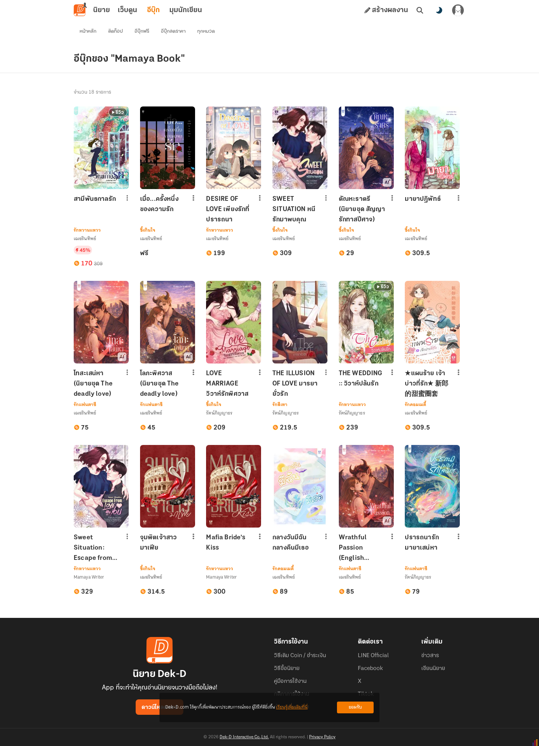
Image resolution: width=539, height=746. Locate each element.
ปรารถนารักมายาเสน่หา (422, 543)
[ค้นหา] (419, 10)
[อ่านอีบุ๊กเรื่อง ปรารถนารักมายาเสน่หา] (432, 486)
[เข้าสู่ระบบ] (458, 10)
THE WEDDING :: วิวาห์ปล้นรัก (360, 378)
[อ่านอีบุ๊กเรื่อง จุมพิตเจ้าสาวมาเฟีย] (167, 486)
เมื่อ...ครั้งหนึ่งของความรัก (159, 204)
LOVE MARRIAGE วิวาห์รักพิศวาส (227, 384)
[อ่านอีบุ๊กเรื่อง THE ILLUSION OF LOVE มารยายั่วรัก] (299, 322)
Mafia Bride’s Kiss (225, 543)
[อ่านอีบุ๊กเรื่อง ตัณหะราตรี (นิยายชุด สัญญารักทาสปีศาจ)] (366, 147)
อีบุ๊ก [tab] (153, 10)
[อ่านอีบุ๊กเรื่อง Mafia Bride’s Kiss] (233, 486)
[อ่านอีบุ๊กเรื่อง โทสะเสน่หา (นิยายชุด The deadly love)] (101, 322)
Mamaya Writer (89, 577)
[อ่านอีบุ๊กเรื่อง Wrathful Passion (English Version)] (366, 486)
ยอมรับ (355, 707)
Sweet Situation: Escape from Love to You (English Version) (93, 549)
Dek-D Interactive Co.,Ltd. (244, 737)
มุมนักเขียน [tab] (185, 10)
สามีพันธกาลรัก (95, 199)
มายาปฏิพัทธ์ (423, 199)
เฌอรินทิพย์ (85, 238)
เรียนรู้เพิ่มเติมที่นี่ (292, 707)
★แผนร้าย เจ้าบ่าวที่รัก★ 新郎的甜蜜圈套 (426, 384)
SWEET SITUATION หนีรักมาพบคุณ (293, 209)
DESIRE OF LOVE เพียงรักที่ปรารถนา (227, 209)
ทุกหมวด (206, 31)
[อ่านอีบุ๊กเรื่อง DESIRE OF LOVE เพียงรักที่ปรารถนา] (233, 147)
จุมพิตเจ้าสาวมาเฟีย (158, 543)
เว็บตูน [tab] (127, 10)
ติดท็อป (115, 31)
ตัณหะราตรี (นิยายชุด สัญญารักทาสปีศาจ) (362, 209)
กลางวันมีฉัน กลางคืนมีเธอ (290, 543)
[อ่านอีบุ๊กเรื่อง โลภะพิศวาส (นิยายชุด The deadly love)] (167, 322)
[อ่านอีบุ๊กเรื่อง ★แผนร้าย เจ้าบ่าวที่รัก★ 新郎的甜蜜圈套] (432, 322)
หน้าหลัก (88, 31)
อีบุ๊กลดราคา (173, 31)
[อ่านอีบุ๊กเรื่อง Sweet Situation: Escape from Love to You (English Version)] (101, 486)
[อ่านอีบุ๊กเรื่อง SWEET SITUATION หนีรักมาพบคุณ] (299, 147)
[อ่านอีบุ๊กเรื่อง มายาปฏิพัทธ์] (432, 147)
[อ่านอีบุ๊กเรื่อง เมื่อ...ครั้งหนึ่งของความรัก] (167, 147)
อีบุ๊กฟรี (142, 31)
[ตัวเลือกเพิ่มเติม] (127, 197)
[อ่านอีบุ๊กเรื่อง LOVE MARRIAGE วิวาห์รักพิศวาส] (233, 322)
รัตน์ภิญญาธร (219, 413)
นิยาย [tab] (101, 10)
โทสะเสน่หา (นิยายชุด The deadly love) (93, 384)
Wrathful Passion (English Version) (353, 549)
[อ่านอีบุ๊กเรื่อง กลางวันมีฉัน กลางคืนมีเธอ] (299, 486)
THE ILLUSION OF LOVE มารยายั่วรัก (295, 384)
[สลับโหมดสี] (439, 10)
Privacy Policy (322, 737)
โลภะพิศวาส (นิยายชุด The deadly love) (159, 384)
